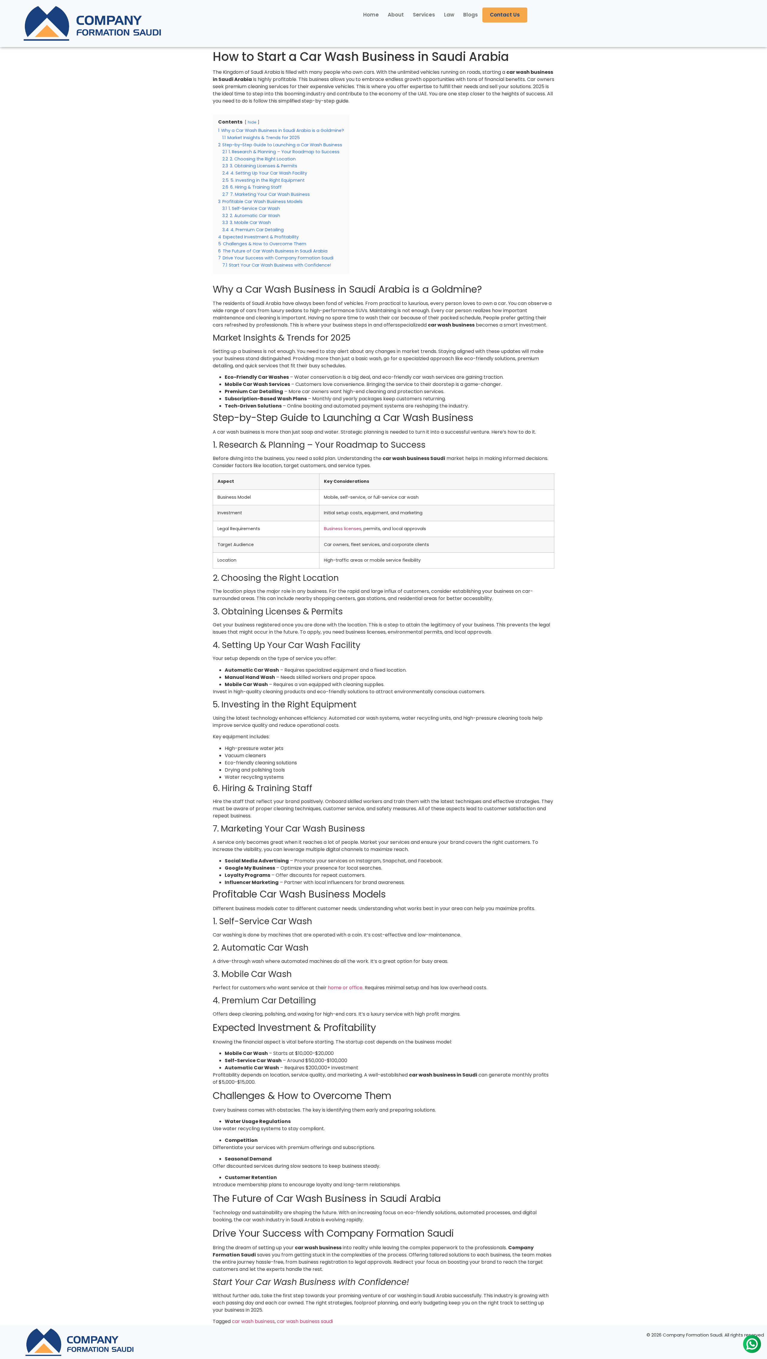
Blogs (470, 14)
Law (449, 14)
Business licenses (342, 529)
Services (424, 14)
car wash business (253, 1321)
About (396, 14)
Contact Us (505, 14)
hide (252, 122)
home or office (345, 987)
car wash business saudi (305, 1321)
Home (371, 14)
